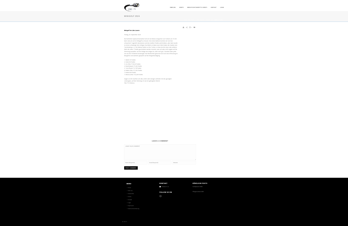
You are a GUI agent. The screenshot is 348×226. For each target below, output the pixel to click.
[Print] (183, 27)
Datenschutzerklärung (133, 208)
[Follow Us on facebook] (160, 196)
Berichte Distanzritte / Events (197, 7)
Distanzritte (192, 20)
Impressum (131, 205)
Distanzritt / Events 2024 (205, 20)
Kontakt (214, 7)
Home (185, 20)
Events (181, 7)
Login (222, 7)
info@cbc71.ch (165, 186)
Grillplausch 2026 (197, 186)
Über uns (173, 7)
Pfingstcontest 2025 (198, 191)
